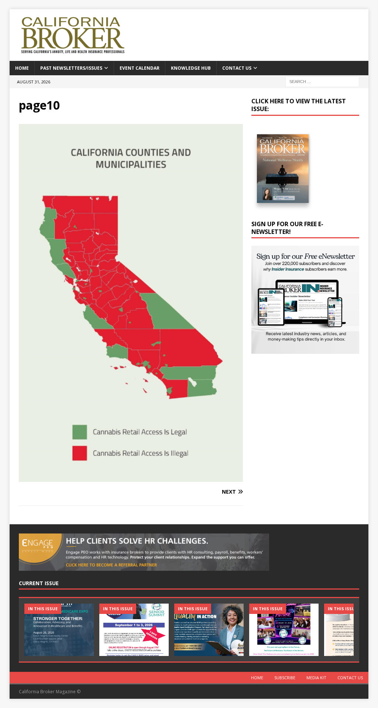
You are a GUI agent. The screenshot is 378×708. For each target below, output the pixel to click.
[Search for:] (322, 80)
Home (22, 68)
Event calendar (139, 68)
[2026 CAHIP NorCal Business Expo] (59, 630)
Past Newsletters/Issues (71, 68)
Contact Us (236, 68)
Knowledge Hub (191, 68)
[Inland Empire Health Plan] (209, 630)
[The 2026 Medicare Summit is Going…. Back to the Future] (284, 630)
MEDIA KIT (316, 677)
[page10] (131, 477)
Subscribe (284, 677)
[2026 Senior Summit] (134, 630)
